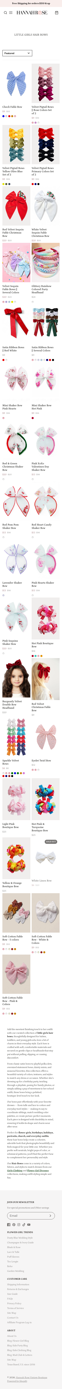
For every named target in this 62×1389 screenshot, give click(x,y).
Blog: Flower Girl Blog (18, 1340)
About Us (11, 1336)
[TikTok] (23, 1224)
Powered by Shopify (17, 1381)
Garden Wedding (15, 1271)
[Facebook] (8, 1224)
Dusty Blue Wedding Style (20, 1237)
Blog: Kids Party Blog (17, 1345)
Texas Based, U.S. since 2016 (21, 1364)
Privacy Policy (14, 1303)
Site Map (11, 1313)
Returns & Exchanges (18, 1289)
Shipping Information (18, 1284)
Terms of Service (15, 1308)
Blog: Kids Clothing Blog (19, 1350)
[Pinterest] (13, 1224)
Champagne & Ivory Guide (20, 1242)
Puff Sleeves (13, 1256)
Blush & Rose (14, 1247)
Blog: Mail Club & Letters (19, 1355)
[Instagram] (18, 1224)
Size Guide (12, 1294)
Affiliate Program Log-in (19, 1322)
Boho (10, 1266)
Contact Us (12, 1317)
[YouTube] (28, 1224)
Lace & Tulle (13, 1252)
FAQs (10, 1298)
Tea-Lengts (12, 1261)
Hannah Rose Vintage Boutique (31, 1377)
